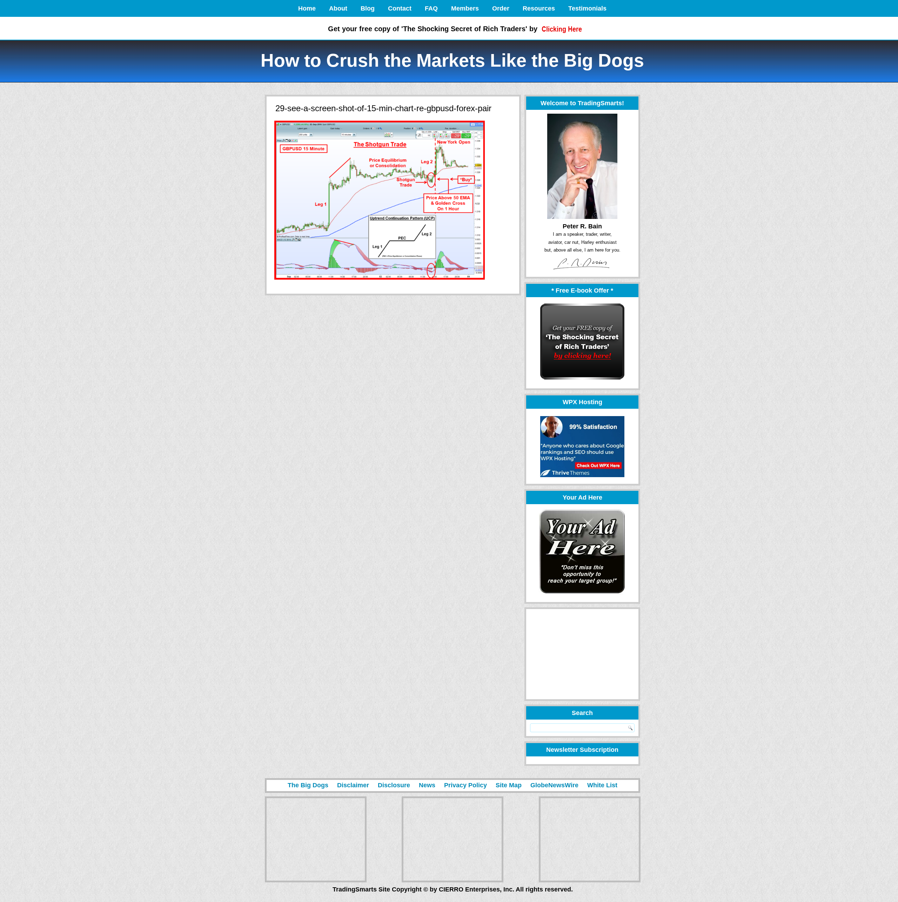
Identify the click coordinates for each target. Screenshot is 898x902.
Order (500, 8)
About (338, 8)
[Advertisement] (579, 654)
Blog (368, 8)
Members (465, 8)
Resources (539, 8)
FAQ (431, 8)
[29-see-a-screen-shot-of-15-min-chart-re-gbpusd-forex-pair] (379, 280)
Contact (399, 8)
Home (307, 8)
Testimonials (587, 8)
